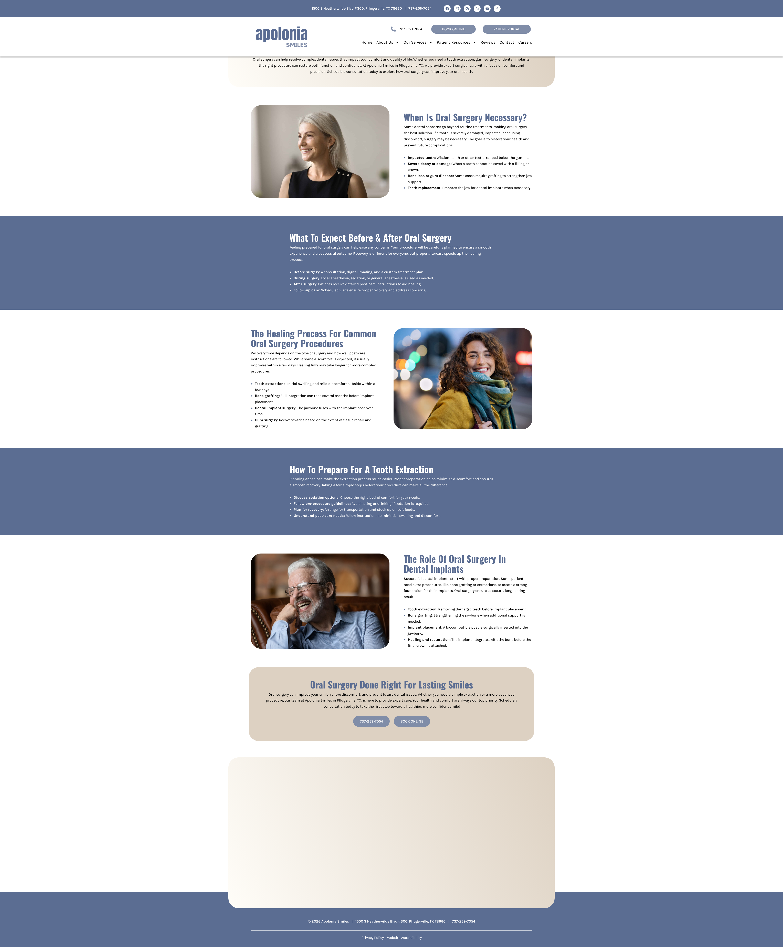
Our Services (415, 42)
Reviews (488, 42)
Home (367, 42)
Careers (525, 42)
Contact (507, 42)
